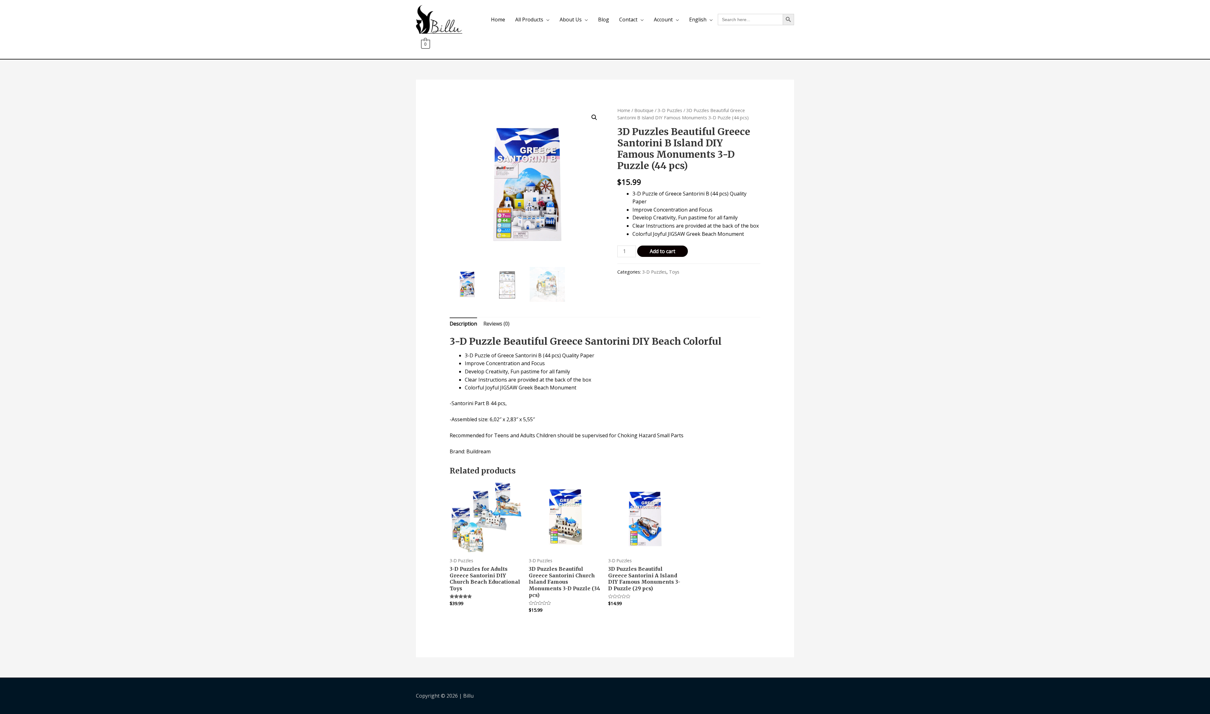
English (697, 19)
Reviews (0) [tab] (496, 323)
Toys (674, 272)
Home (498, 19)
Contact (628, 19)
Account (663, 19)
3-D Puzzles (670, 110)
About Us (571, 19)
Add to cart (662, 251)
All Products (529, 19)
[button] (594, 117)
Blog (603, 19)
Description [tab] (463, 323)
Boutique (644, 110)
